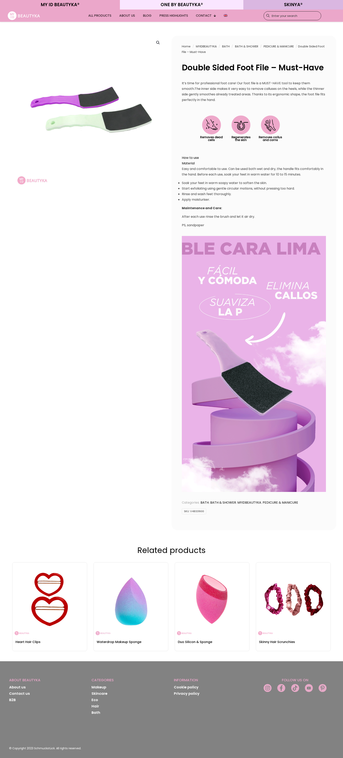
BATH (226, 46)
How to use (190, 157)
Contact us (19, 693)
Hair (95, 706)
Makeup (99, 687)
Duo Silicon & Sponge (195, 642)
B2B (12, 699)
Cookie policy (186, 687)
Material (188, 163)
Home (186, 46)
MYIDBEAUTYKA (206, 46)
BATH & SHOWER (246, 46)
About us (17, 687)
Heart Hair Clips (27, 642)
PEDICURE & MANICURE (279, 46)
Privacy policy (186, 693)
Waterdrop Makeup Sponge (119, 642)
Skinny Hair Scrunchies (277, 642)
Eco (95, 699)
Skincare (99, 693)
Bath (96, 712)
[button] (158, 43)
